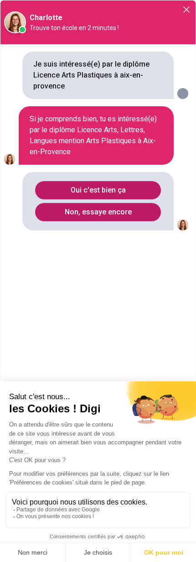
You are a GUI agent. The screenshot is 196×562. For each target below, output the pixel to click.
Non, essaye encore (98, 212)
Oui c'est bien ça (98, 190)
